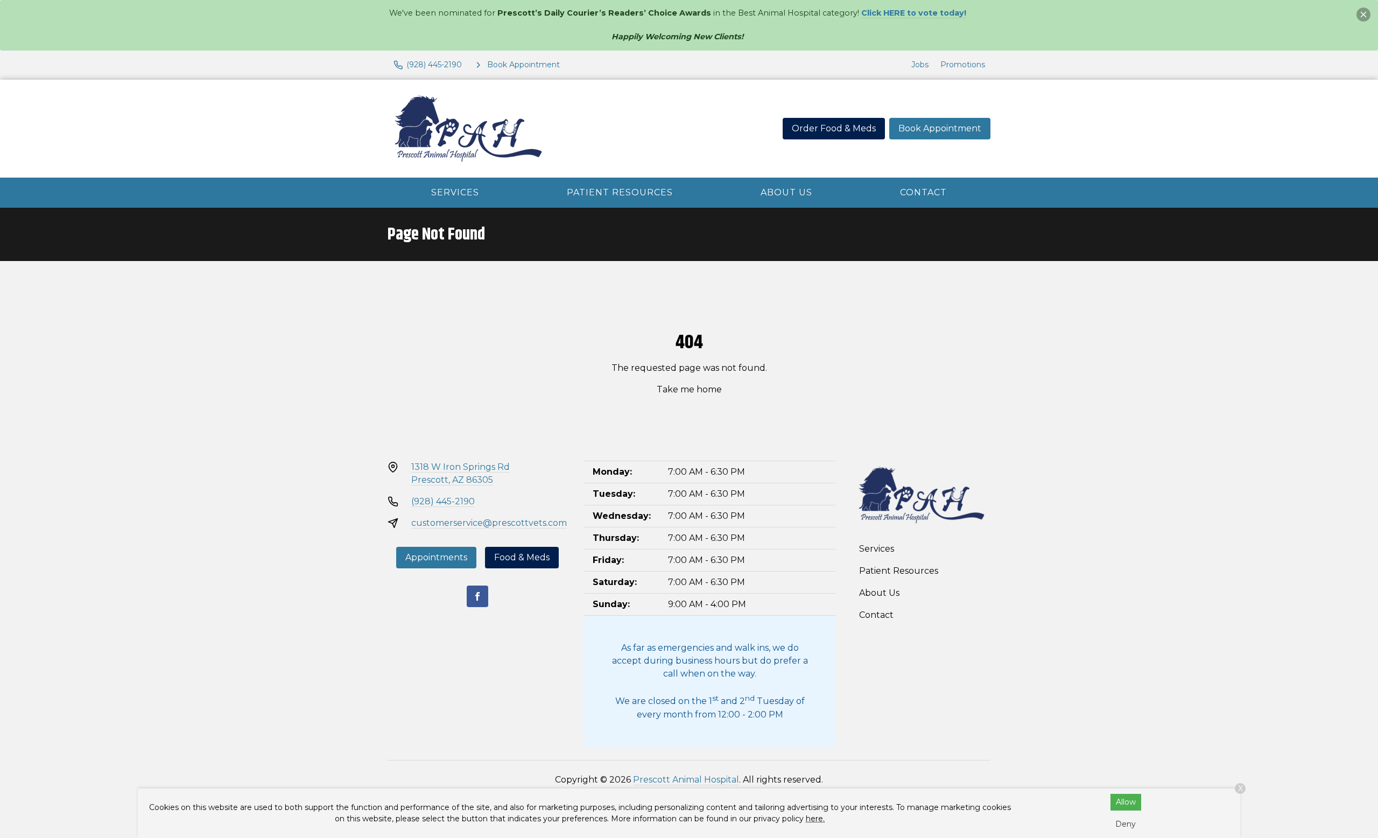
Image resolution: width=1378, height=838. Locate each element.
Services (455, 192)
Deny (1125, 824)
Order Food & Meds (834, 128)
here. (815, 818)
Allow (1126, 802)
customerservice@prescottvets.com (489, 523)
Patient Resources (620, 192)
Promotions (962, 64)
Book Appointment (939, 128)
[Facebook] (477, 596)
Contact (923, 192)
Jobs (920, 64)
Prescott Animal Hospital (686, 779)
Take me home (689, 389)
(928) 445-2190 (443, 501)
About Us (786, 192)
